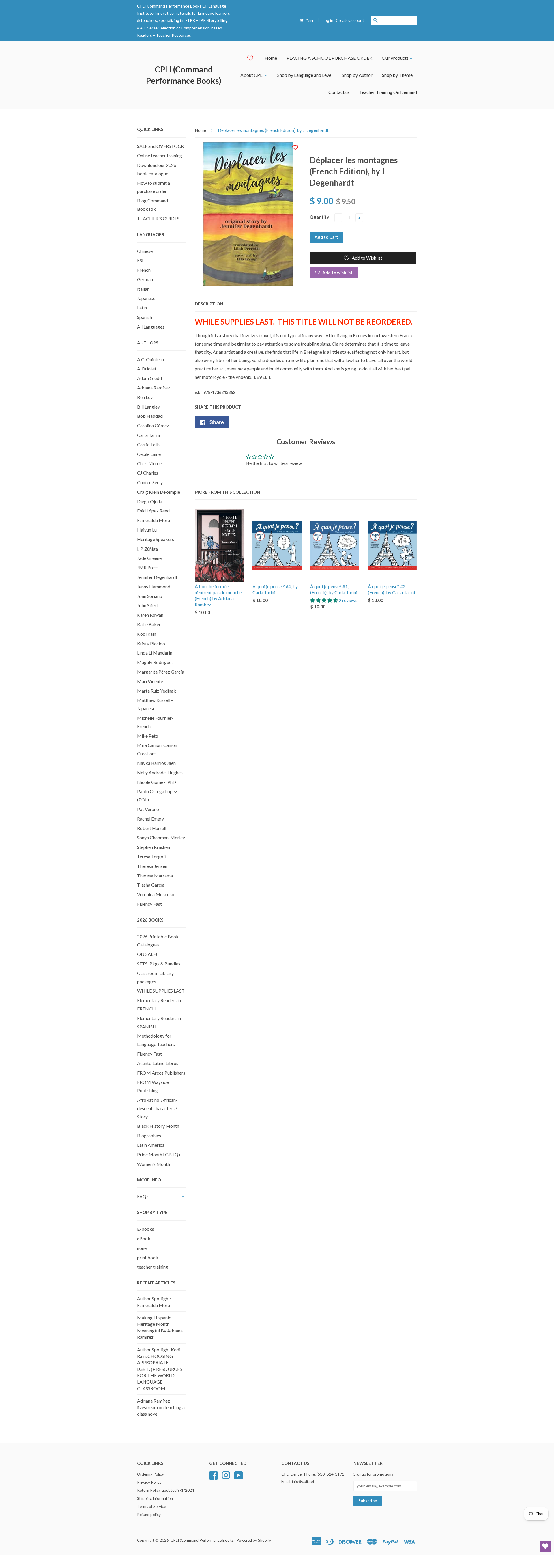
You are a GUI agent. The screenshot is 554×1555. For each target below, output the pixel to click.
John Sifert (147, 605)
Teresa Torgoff (152, 856)
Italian (143, 289)
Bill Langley (148, 406)
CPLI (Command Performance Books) (183, 74)
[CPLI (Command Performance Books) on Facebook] (213, 1474)
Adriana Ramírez (153, 387)
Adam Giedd (149, 378)
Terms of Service (151, 1506)
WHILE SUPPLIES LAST (161, 990)
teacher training (152, 1266)
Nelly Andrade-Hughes (160, 772)
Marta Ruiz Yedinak (156, 690)
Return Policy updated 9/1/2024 (165, 1490)
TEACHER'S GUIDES (158, 218)
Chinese (145, 251)
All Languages (150, 326)
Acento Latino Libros (157, 1063)
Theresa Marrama (155, 875)
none (142, 1248)
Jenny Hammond (153, 586)
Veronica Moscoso (155, 894)
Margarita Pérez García (160, 671)
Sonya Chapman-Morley (161, 837)
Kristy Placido (151, 643)
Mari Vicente (150, 681)
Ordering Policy (150, 1474)
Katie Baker (149, 624)
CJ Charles (147, 473)
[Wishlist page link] (250, 58)
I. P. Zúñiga (147, 548)
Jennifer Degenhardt (157, 577)
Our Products (395, 58)
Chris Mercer (150, 463)
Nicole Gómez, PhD (156, 782)
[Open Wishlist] (545, 1546)
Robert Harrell (151, 828)
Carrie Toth (148, 444)
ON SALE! (147, 954)
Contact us (339, 92)
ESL (140, 260)
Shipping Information (155, 1498)
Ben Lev (145, 397)
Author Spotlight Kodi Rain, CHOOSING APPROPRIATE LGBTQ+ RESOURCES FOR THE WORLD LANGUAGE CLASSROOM (159, 1369)
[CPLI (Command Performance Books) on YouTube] (238, 1474)
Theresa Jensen (152, 866)
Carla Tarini (148, 435)
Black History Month (158, 1126)
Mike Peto (147, 736)
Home (271, 58)
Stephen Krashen (153, 847)
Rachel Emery (150, 818)
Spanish (144, 317)
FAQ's (143, 1196)
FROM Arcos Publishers (161, 1072)
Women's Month (153, 1164)
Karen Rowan (150, 615)
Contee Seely (150, 482)
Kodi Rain (146, 634)
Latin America (150, 1145)
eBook (143, 1238)
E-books (145, 1229)
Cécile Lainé (149, 454)
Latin (142, 307)
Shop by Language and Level (304, 75)
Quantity (319, 216)
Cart (309, 20)
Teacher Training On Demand (388, 92)
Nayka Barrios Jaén (156, 763)
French (144, 270)
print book (147, 1257)
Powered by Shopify (253, 1540)
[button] (324, 600)
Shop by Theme (397, 75)
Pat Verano (148, 809)
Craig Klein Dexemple (158, 492)
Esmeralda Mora (153, 520)
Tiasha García (150, 884)
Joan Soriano (149, 596)
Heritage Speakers (155, 539)
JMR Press (147, 567)
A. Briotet (146, 368)
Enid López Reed (153, 510)
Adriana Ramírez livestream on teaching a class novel (161, 1407)
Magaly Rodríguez (155, 662)
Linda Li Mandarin (154, 652)
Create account (350, 20)
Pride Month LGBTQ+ (159, 1154)
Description (209, 303)
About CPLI (252, 75)
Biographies (149, 1135)
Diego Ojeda (149, 501)
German (145, 279)
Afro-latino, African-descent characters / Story (157, 1108)
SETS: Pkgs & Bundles (158, 963)
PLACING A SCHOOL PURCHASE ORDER (329, 58)
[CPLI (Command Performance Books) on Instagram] (226, 1474)
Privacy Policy (149, 1482)
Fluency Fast (149, 904)
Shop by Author (357, 75)
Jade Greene (149, 558)
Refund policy (149, 1514)
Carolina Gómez (153, 425)
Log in (328, 20)
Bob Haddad (150, 416)
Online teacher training (159, 155)
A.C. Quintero (150, 359)
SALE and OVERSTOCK (160, 146)
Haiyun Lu (147, 529)
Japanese (146, 298)
